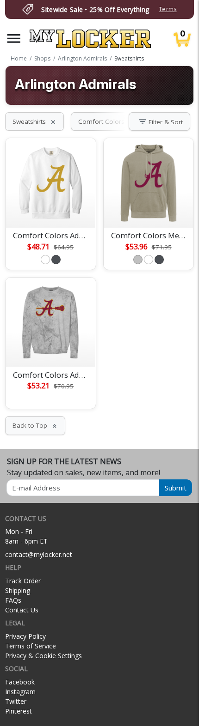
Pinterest (18, 711)
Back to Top (35, 425)
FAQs (13, 600)
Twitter (15, 701)
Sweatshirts (34, 121)
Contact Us (21, 609)
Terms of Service (30, 645)
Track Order (23, 580)
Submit (176, 487)
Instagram (20, 691)
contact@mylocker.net (38, 554)
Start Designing (50, 209)
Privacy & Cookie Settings (43, 655)
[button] (14, 38)
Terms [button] (167, 9)
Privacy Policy (25, 636)
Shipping (17, 590)
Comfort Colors (106, 121)
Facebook (20, 682)
